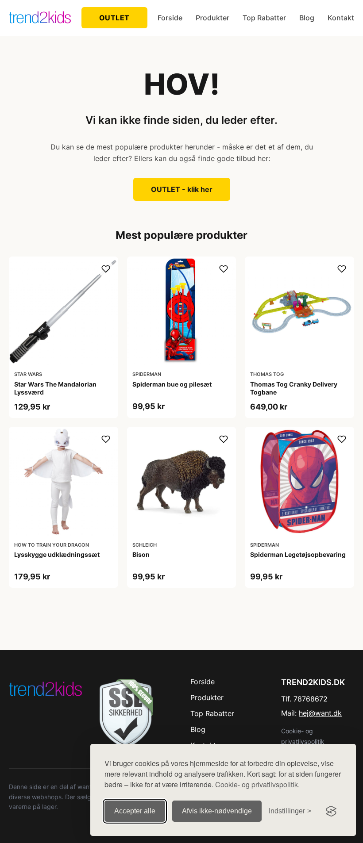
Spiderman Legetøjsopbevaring (298, 554)
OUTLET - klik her (181, 189)
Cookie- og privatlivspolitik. (257, 784)
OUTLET (114, 17)
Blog (306, 17)
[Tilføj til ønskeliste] (106, 269)
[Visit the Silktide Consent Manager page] (331, 811)
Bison (141, 554)
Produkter (212, 17)
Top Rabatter (264, 17)
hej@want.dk (320, 713)
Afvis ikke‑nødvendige (217, 811)
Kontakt (341, 17)
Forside (170, 17)
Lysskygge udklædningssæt (57, 554)
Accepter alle (134, 811)
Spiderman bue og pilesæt (172, 384)
